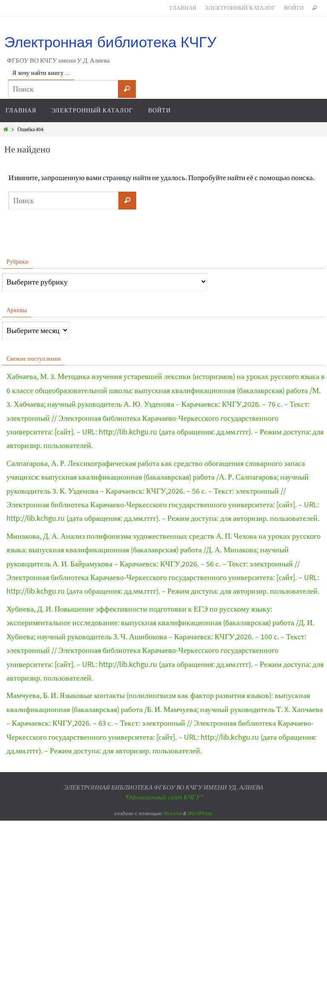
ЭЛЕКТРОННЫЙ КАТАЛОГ (240, 7)
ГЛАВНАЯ (183, 7)
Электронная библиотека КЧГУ (110, 42)
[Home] (5, 129)
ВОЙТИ (294, 7)
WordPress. (200, 813)
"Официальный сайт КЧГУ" (163, 797)
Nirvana (172, 813)
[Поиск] (127, 89)
